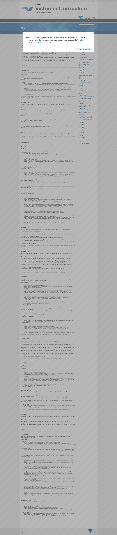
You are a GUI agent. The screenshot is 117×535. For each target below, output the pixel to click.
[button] (93, 33)
